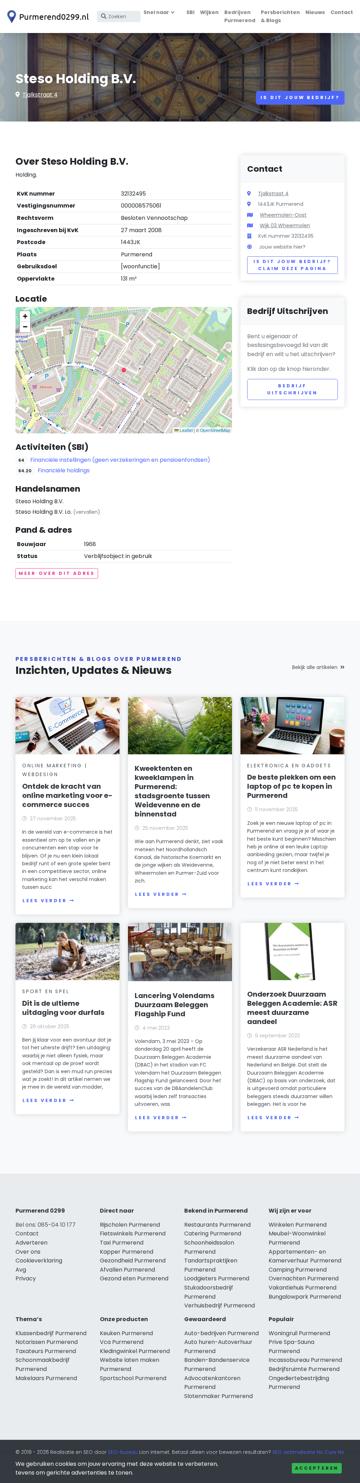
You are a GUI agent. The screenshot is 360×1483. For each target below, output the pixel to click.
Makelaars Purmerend (46, 1378)
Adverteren (31, 1243)
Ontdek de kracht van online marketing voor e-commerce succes (67, 795)
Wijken (209, 12)
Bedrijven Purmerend (239, 16)
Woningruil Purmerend (299, 1333)
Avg (20, 1270)
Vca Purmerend (121, 1342)
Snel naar (156, 12)
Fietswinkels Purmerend (133, 1233)
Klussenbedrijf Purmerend (50, 1333)
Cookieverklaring (38, 1260)
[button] (124, 370)
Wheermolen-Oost (283, 214)
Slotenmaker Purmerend (218, 1396)
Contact (341, 12)
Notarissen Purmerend (46, 1342)
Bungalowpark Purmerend (305, 1297)
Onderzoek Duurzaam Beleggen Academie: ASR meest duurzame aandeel (292, 1007)
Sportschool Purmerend (133, 1378)
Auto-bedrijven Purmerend (221, 1333)
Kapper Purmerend (126, 1252)
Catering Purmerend (212, 1233)
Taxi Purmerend (121, 1243)
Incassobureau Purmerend (305, 1360)
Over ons (27, 1252)
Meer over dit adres (57, 573)
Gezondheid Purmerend (133, 1260)
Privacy (25, 1278)
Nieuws (315, 12)
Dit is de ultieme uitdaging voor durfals (63, 1007)
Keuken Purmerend (126, 1333)
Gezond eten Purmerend (134, 1278)
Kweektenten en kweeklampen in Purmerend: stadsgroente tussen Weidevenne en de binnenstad (172, 791)
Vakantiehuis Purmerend (302, 1288)
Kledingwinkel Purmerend (135, 1351)
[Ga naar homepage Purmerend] (46, 17)
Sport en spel (45, 991)
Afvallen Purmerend (127, 1270)
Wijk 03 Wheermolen (285, 225)
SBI (190, 12)
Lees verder (44, 901)
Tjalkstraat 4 (40, 95)
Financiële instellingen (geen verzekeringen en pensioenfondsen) (120, 460)
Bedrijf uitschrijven (292, 389)
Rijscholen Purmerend (130, 1225)
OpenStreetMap (215, 430)
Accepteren (317, 1468)
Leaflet (186, 430)
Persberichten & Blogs (280, 16)
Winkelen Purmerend (298, 1225)
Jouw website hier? (282, 246)
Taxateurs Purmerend (45, 1351)
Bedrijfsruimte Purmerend (304, 1369)
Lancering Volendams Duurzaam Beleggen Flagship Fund (174, 1005)
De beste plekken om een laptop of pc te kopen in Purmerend (291, 786)
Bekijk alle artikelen (315, 667)
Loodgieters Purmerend (216, 1278)
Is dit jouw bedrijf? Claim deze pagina (292, 264)
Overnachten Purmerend (304, 1278)
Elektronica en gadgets (289, 765)
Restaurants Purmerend (217, 1225)
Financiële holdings (64, 470)
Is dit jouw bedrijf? (300, 97)
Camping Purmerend (298, 1270)
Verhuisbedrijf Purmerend (219, 1305)
